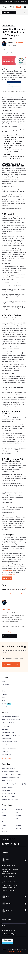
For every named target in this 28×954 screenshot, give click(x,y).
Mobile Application (7, 781)
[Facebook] (3, 52)
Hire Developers (6, 754)
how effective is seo (8, 589)
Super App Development (8, 796)
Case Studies (5, 685)
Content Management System (10, 771)
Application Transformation (9, 742)
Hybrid (3, 819)
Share (3, 49)
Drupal (17, 812)
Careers (6, 703)
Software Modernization (8, 723)
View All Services (7, 758)
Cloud (3, 822)
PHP (17, 819)
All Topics (6, 12)
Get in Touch (7, 578)
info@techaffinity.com (8, 930)
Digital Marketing (8, 25)
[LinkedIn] (11, 52)
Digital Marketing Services (9, 732)
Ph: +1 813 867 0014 (8, 876)
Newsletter (5, 694)
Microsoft (4, 809)
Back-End (18, 828)
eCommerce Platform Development (11, 774)
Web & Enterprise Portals (8, 768)
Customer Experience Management (11, 735)
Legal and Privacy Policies (14, 951)
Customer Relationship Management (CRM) (14, 784)
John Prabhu (18, 43)
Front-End (18, 825)
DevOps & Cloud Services (9, 748)
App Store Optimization (8, 793)
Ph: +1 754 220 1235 (8, 891)
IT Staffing (5, 751)
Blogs (3, 691)
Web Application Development (10, 716)
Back (5, 22)
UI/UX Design (5, 726)
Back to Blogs (7, 632)
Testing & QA (5, 729)
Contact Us (5, 707)
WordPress (19, 809)
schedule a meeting (7, 570)
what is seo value (16, 593)
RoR (3, 828)
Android (4, 815)
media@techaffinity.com (8, 574)
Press (3, 700)
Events (3, 697)
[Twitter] (7, 52)
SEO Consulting (6, 790)
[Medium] (7, 844)
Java (17, 822)
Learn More (16, 3)
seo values (5, 593)
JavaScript (5, 831)
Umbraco (18, 815)
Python (4, 825)
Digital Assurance (6, 738)
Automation (5, 745)
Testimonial (5, 688)
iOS (3, 812)
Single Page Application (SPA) (10, 777)
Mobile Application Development (11, 720)
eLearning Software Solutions (10, 799)
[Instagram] (15, 844)
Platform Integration (7, 787)
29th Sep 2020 (12, 45)
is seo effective (20, 589)
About (3, 681)
